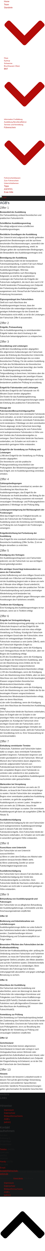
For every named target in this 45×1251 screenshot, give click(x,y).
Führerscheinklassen (12, 178)
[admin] (7, 1122)
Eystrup (7, 61)
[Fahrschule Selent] (3, 197)
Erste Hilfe (8, 192)
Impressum (9, 1110)
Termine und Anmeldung (13, 125)
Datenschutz (9, 1113)
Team (6, 4)
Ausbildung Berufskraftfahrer (15, 122)
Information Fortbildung (13, 119)
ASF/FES (8, 189)
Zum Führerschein (11, 181)
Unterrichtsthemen (11, 183)
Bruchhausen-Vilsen (12, 66)
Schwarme (8, 63)
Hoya (6, 58)
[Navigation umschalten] (1, 1102)
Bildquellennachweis (13, 1116)
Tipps (6, 186)
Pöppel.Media (18, 1178)
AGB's (7, 1119)
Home (6, 1)
